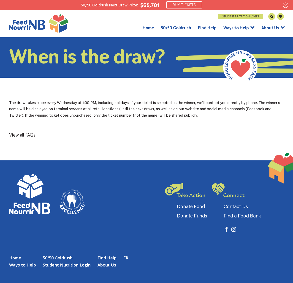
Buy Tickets (184, 4)
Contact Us (236, 206)
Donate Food (191, 206)
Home (148, 27)
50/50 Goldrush (176, 27)
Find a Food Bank (242, 215)
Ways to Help (236, 27)
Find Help (207, 27)
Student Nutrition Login (240, 16)
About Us (270, 27)
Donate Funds (192, 215)
